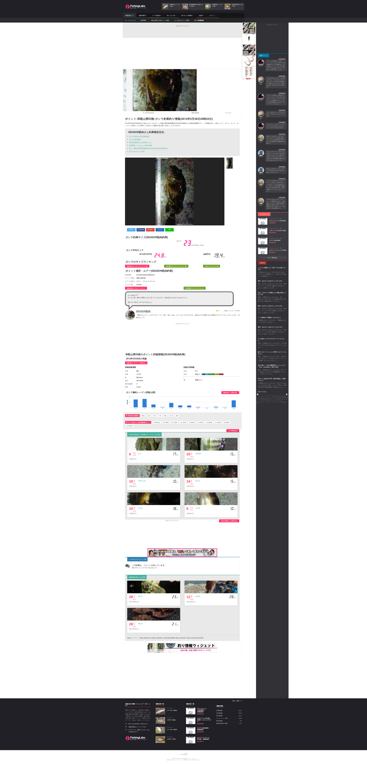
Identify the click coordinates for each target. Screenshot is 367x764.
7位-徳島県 (209, 422)
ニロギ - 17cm (171, 739)
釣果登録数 (219, 710)
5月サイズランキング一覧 (211, 266)
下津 (160, 416)
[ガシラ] (229, 163)
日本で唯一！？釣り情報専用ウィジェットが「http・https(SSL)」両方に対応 (271, 366)
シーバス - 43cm (172, 729)
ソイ (139, 453)
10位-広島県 (129, 426)
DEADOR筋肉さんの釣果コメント (141, 142)
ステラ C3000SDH (274, 240)
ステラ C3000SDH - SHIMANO (203, 729)
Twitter (131, 229)
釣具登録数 (219, 715)
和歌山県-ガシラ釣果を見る (230, 392)
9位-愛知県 (226, 422)
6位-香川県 (200, 422)
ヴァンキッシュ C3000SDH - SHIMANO (202, 710)
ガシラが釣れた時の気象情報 (139, 136)
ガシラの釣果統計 (135, 139)
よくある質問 (183, 754)
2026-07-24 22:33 (275, 228)
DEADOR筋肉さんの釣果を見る (229, 521)
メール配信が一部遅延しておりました (269, 317)
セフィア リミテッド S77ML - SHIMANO (203, 738)
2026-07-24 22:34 (275, 218)
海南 (165, 416)
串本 (154, 416)
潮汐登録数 (219, 721)
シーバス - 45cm (172, 710)
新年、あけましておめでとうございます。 (270, 281)
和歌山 (143, 416)
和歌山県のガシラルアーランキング (136, 288)
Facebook (141, 229)
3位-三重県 (174, 422)
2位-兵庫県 (165, 422)
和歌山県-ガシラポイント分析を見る (136, 363)
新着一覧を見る (262, 392)
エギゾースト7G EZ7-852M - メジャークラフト (204, 719)
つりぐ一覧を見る (272, 257)
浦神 (177, 416)
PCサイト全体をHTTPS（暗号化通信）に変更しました (272, 379)
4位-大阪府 (183, 422)
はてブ (160, 229)
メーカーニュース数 (221, 718)
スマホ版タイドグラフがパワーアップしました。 (271, 339)
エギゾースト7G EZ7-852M (277, 230)
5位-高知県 (192, 422)
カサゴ (197, 596)
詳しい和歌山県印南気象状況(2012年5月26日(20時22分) (148, 148)
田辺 (149, 416)
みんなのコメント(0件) (137, 151)
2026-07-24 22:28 (275, 248)
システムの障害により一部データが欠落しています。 (272, 268)
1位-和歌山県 (156, 422)
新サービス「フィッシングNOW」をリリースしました (272, 353)
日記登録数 (219, 713)
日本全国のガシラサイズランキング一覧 (176, 266)
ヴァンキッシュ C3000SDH (277, 221)
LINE (169, 229)
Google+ (150, 229)
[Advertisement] (182, 31)
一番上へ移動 (235, 701)
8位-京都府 (218, 422)
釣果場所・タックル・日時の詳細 (140, 145)
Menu (128, 15)
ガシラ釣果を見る (232, 431)
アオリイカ (142, 481)
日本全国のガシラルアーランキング (194, 288)
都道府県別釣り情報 (221, 723)
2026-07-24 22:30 (275, 238)
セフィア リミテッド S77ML (277, 250)
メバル (140, 508)
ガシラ (197, 481)
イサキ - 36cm (171, 720)
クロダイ (198, 453)
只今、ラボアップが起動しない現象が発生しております (272, 293)
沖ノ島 (171, 416)
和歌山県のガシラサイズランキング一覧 (137, 266)
